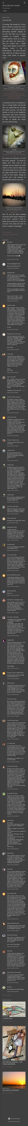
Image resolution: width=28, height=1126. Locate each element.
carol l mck (10, 377)
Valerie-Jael (10, 518)
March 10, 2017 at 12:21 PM (13, 739)
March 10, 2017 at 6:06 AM (13, 678)
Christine (9, 544)
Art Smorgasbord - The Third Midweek (12, 1063)
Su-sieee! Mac (11, 793)
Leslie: (8, 354)
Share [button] (3, 232)
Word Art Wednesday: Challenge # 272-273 (14, 93)
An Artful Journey (10, 1090)
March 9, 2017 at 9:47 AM (12, 490)
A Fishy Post (7, 1018)
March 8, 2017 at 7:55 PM (12, 446)
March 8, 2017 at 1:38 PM (12, 392)
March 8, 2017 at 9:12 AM (12, 329)
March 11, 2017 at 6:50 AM (13, 848)
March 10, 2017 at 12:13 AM (13, 570)
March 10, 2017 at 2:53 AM (13, 635)
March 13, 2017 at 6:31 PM (12, 946)
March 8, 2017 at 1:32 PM (12, 372)
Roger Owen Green (12, 334)
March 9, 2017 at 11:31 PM (12, 522)
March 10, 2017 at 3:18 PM (13, 816)
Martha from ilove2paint (13, 599)
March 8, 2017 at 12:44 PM (13, 349)
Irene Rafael (10, 893)
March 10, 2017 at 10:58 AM (13, 716)
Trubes (9, 820)
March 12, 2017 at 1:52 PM (12, 889)
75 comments (9, 1021)
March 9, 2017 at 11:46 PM (13, 540)
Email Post (8, 232)
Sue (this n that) (11, 617)
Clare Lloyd (10, 591)
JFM (8, 242)
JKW (8, 951)
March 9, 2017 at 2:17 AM (12, 460)
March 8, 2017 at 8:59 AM (12, 301)
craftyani (9, 450)
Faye (8, 869)
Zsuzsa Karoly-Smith (12, 972)
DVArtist (9, 683)
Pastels (10, 234)
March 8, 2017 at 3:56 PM (12, 435)
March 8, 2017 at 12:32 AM (13, 268)
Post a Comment (6, 995)
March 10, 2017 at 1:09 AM (13, 595)
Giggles (9, 640)
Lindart (9, 465)
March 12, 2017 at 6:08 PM (13, 930)
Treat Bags (15, 234)
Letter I (7, 234)
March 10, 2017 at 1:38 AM (13, 612)
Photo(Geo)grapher (12, 263)
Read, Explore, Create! (11, 5)
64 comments (9, 1066)
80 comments (9, 1093)
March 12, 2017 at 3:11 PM (12, 919)
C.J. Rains (9, 743)
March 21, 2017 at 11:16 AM (13, 982)
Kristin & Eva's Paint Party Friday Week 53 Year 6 (14, 95)
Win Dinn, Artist (11, 506)
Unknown (9, 305)
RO (8, 987)
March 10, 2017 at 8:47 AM (13, 694)
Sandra (9, 853)
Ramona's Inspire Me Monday (14, 98)
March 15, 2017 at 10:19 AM (13, 968)
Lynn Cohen (10, 555)
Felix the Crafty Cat (12, 397)
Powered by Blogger (15, 1118)
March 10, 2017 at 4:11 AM (12, 668)
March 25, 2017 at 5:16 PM (13, 991)
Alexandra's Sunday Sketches (14, 96)
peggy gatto (10, 527)
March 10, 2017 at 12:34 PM (13, 761)
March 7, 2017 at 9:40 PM (13, 259)
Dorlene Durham (11, 440)
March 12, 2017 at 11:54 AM (13, 864)
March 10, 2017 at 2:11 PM (12, 789)
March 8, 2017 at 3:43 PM (13, 412)
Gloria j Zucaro (11, 766)
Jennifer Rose (11, 935)
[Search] (25, 2)
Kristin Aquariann (11, 923)
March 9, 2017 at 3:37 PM (12, 513)
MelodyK (9, 272)
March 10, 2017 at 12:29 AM (13, 586)
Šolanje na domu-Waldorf (14, 672)
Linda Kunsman (11, 720)
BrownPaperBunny (12, 575)
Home (5, 11)
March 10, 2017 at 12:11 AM (13, 550)
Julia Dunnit (10, 417)
